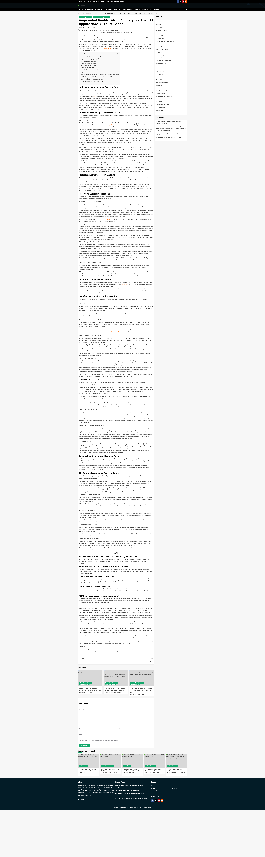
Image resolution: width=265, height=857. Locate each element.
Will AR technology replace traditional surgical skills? (95, 81)
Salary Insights (159, 85)
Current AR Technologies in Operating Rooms (91, 58)
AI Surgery (158, 24)
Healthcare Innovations (161, 46)
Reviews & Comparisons (161, 79)
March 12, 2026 (89, 27)
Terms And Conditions (119, 1)
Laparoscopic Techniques (162, 57)
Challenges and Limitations (89, 67)
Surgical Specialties (160, 93)
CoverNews (142, 807)
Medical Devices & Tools (161, 63)
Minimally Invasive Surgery (162, 66)
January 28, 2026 (115, 692)
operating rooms (106, 48)
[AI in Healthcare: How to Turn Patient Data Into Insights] (110, 761)
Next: (135, 660)
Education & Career (160, 33)
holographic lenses (112, 125)
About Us (89, 1)
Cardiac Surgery (159, 27)
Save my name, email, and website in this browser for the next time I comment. (99, 740)
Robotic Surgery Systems (85, 684)
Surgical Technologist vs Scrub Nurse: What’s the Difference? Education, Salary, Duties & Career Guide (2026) (170, 138)
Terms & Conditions (174, 788)
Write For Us (96, 1)
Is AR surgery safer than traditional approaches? (94, 78)
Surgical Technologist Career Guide (164, 96)
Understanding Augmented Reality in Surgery (91, 56)
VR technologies (107, 219)
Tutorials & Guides (160, 107)
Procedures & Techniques (113, 9)
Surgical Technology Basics (162, 101)
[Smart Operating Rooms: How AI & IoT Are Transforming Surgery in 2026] (141, 678)
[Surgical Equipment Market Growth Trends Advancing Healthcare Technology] (88, 761)
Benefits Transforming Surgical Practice (90, 65)
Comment (81, 709)
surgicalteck (82, 27)
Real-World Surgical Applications (88, 61)
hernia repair (124, 284)
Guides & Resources (160, 44)
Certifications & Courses (161, 30)
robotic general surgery (105, 288)
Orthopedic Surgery (160, 74)
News (157, 68)
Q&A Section (159, 77)
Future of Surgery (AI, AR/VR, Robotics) (101, 17)
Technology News (127, 9)
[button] (186, 9)
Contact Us (102, 1)
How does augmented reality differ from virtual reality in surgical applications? (101, 74)
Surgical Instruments (161, 88)
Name (80, 728)
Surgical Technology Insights (162, 104)
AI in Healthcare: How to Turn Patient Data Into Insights (169, 126)
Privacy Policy (109, 1)
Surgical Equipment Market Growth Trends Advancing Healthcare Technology (168, 122)
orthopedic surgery (144, 123)
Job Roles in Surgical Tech (162, 55)
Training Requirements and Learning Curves (91, 69)
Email (118, 728)
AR (95, 96)
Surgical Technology (87, 9)
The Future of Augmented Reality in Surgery (91, 70)
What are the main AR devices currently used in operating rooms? (98, 76)
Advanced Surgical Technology (86, 17)
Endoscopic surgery (160, 38)
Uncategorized (159, 110)
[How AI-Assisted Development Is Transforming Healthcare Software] (154, 761)
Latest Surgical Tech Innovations (163, 60)
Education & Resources (141, 9)
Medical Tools (99, 9)
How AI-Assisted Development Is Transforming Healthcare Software (169, 133)
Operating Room (160, 71)
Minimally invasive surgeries (114, 331)
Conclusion (85, 83)
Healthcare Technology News (163, 49)
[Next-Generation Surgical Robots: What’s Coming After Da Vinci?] (116, 678)
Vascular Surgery (160, 112)
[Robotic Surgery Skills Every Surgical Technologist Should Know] (90, 678)
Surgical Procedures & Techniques (164, 90)
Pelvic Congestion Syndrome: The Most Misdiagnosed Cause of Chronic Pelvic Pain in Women (171, 129)
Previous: (96, 660)
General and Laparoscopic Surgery (89, 63)
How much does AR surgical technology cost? (93, 79)
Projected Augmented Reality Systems (90, 59)
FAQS (82, 72)
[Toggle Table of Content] (117, 54)
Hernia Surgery (159, 52)
